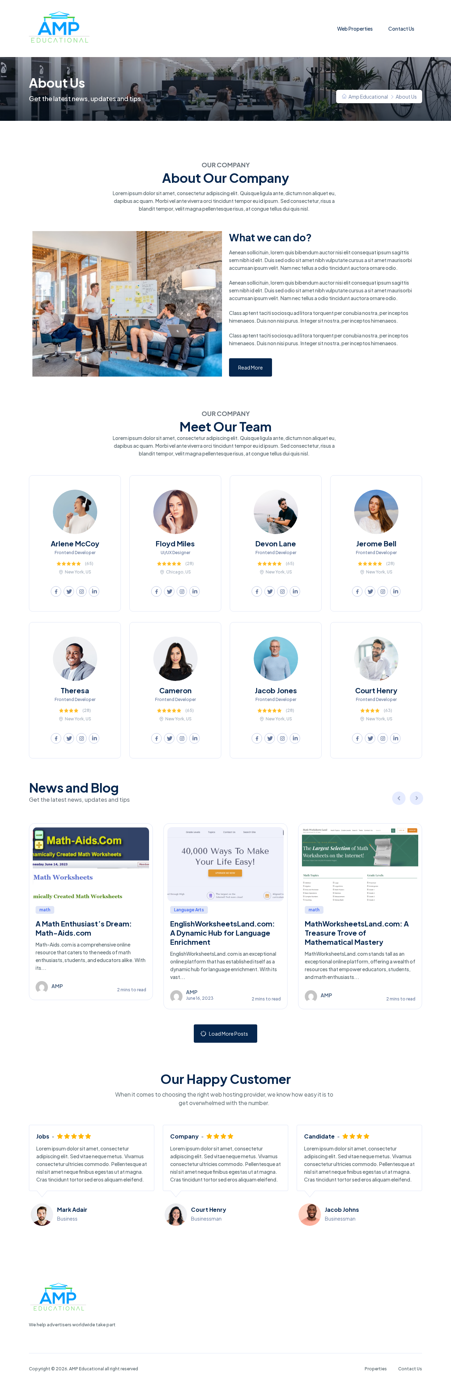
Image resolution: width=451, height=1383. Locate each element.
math (44, 909)
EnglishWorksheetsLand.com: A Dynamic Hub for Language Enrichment (222, 932)
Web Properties (355, 28)
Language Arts (189, 909)
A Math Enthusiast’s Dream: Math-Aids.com (84, 928)
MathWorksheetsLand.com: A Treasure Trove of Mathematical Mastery (357, 932)
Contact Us (401, 28)
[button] (250, 367)
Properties (376, 1368)
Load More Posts (228, 1033)
